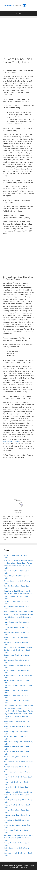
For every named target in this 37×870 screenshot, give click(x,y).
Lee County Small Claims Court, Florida (18, 708)
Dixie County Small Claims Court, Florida (18, 612)
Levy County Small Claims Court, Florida (18, 714)
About (26, 865)
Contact (31, 865)
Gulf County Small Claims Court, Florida (18, 647)
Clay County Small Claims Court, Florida (18, 594)
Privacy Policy (22, 867)
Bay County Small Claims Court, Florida (18, 563)
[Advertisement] (18, 37)
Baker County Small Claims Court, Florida (18, 560)
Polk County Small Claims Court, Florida (18, 792)
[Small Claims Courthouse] (18, 5)
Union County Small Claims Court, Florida (18, 835)
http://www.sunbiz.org (11, 441)
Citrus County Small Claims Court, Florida (18, 591)
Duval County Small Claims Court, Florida (18, 614)
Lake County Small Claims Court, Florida (18, 705)
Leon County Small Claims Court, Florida (18, 711)
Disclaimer (13, 867)
